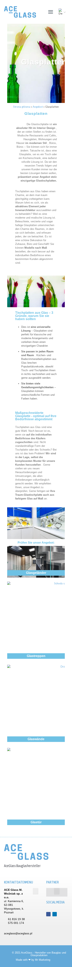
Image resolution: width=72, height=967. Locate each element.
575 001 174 (16, 922)
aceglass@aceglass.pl (18, 933)
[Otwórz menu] (50, 12)
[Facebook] (48, 914)
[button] (35, 891)
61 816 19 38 (16, 919)
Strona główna (21, 106)
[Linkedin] (54, 914)
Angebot (38, 106)
